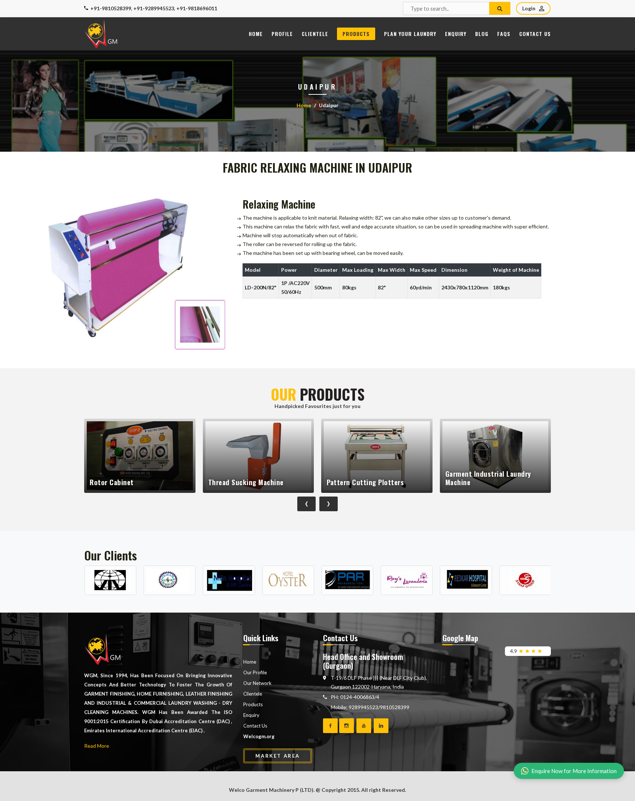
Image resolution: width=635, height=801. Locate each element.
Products (356, 33)
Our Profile (255, 672)
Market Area (277, 756)
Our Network (257, 683)
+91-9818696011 (196, 8)
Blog (481, 33)
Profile (282, 33)
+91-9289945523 (153, 8)
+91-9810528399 (110, 8)
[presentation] (306, 504)
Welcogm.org (259, 736)
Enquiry (455, 33)
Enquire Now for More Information (574, 771)
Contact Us (535, 33)
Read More (96, 746)
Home (256, 33)
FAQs (503, 33)
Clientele (315, 33)
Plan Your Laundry (410, 33)
